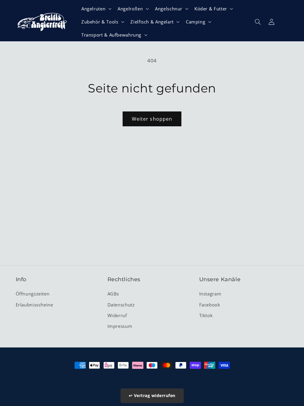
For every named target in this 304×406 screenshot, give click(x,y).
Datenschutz (121, 305)
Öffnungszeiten (33, 294)
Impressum (119, 326)
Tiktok (206, 315)
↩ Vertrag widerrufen (152, 395)
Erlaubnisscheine (34, 305)
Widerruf (117, 315)
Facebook (209, 305)
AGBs (113, 294)
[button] (95, 8)
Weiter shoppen (152, 119)
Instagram (210, 294)
